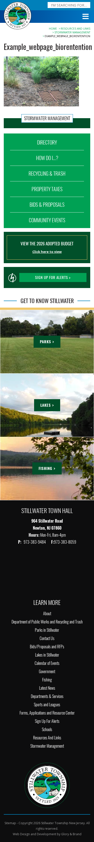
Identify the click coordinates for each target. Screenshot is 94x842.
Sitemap (10, 823)
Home (53, 28)
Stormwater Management (72, 32)
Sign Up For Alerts (47, 721)
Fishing (47, 679)
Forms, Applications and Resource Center (47, 713)
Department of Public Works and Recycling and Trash (47, 621)
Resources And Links (75, 28)
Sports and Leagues (47, 704)
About (47, 613)
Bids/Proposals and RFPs (47, 646)
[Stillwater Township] (47, 785)
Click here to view (47, 251)
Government (47, 671)
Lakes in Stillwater (47, 655)
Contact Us (47, 638)
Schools (47, 729)
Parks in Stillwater (47, 630)
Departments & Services (47, 696)
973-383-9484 (35, 542)
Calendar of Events (47, 663)
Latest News (47, 688)
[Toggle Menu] (85, 16)
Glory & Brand (71, 834)
